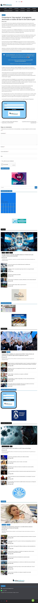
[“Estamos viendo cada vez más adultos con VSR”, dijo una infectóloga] (19, 435)
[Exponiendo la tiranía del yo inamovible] (4, 275)
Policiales (23, 8)
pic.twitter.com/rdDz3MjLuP (20, 61)
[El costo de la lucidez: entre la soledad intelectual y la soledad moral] (4, 265)
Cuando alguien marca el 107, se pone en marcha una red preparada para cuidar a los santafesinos (22, 542)
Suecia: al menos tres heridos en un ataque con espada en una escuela (19, 572)
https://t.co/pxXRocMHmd (19, 59)
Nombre (5, 103)
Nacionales (22, 10)
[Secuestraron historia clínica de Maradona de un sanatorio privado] (4, 557)
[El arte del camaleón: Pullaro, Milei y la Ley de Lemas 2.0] (4, 285)
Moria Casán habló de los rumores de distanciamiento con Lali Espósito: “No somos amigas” (21, 477)
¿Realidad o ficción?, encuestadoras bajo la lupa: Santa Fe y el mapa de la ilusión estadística (21, 269)
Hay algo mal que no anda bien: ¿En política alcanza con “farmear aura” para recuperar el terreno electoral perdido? (17, 255)
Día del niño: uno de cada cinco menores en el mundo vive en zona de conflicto (21, 466)
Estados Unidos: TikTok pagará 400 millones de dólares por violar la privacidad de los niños (21, 547)
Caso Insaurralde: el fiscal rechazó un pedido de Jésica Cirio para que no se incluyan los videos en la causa (22, 482)
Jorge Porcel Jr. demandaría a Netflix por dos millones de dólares (18, 456)
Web (1, 156)
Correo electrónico (4, 151)
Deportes (34, 8)
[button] (13, 10)
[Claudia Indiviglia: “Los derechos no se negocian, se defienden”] (4, 375)
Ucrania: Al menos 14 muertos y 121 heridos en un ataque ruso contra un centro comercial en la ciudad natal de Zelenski (21, 552)
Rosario (34, 10)
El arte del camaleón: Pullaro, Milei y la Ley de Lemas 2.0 (17, 284)
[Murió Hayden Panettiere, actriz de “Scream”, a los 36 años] (4, 462)
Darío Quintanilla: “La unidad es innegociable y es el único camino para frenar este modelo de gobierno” (21, 379)
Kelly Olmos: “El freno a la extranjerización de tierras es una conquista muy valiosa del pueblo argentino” (22, 369)
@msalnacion (30, 54)
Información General (8, 10)
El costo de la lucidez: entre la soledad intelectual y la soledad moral (19, 264)
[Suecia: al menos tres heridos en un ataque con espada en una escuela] (4, 573)
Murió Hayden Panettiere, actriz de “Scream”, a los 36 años (17, 461)
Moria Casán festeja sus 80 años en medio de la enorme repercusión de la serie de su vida (22, 472)
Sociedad (8, 524)
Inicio (5, 8)
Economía (16, 8)
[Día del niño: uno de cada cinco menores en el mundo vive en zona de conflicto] (4, 467)
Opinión (28, 8)
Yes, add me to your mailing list (8, 161)
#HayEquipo (12, 54)
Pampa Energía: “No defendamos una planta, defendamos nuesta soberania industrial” (22, 279)
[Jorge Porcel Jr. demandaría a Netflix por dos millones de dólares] (4, 457)
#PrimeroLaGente (27, 59)
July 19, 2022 (29, 63)
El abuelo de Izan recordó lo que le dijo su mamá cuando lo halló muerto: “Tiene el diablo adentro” (21, 567)
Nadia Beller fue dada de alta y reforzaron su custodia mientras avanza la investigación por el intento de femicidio (17, 527)
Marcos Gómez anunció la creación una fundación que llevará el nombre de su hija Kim (22, 536)
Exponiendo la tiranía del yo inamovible (14, 274)
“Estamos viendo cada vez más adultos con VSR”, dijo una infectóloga (16, 448)
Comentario (3, 133)
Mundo (17, 10)
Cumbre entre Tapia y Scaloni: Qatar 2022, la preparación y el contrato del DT (10, 122)
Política (10, 8)
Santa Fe (28, 10)
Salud (11, 446)
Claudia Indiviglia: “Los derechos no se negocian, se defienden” (18, 374)
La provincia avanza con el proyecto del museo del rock (29, 122)
